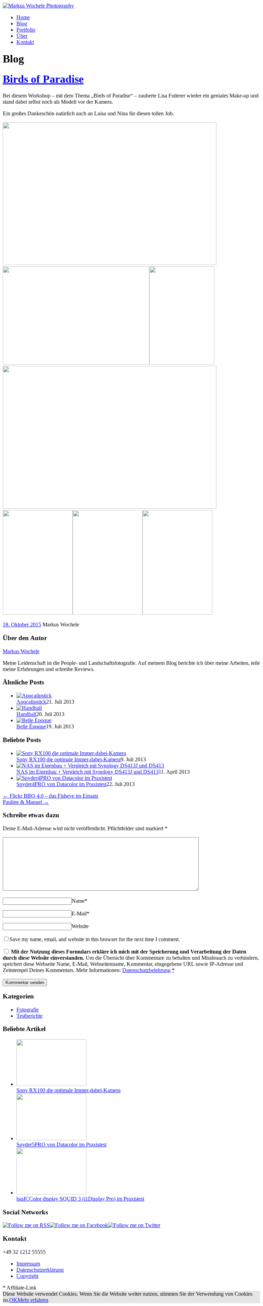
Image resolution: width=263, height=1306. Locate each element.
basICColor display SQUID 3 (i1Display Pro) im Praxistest (80, 1199)
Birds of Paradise (43, 79)
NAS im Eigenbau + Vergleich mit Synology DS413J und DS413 (87, 772)
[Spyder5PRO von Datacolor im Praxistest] (51, 1138)
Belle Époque (31, 726)
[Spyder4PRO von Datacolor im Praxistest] (64, 778)
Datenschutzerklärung (40, 1270)
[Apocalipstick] (34, 695)
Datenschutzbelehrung (146, 970)
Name (79, 901)
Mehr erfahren (32, 1300)
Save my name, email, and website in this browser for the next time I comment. (95, 939)
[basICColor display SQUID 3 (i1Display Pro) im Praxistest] (51, 1192)
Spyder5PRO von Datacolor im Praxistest (61, 1144)
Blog (21, 23)
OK (13, 1300)
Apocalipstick (31, 702)
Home (23, 17)
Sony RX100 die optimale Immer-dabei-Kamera (68, 759)
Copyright (27, 1276)
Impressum (28, 1264)
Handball (26, 714)
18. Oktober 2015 (22, 624)
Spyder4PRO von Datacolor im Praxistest (61, 784)
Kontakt (25, 42)
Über (21, 36)
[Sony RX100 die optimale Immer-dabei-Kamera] (71, 753)
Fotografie (27, 1010)
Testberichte (29, 1016)
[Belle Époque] (33, 720)
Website (80, 926)
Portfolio (25, 30)
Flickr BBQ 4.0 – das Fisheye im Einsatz (50, 796)
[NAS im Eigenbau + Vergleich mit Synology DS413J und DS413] (90, 765)
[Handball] (29, 708)
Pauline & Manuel (26, 802)
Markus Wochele (21, 651)
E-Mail (80, 913)
